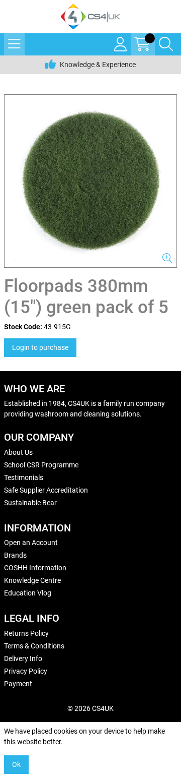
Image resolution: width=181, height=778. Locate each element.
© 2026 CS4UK (90, 708)
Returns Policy (26, 633)
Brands (15, 555)
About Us (18, 452)
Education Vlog (27, 593)
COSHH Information (35, 568)
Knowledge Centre (32, 580)
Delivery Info (23, 658)
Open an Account (31, 542)
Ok (16, 764)
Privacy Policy (25, 671)
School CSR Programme (41, 465)
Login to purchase (40, 347)
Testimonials (23, 477)
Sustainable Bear (30, 503)
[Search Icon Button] (166, 44)
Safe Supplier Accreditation (46, 490)
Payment (18, 684)
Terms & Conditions (34, 646)
